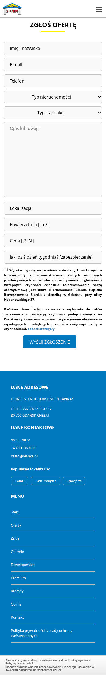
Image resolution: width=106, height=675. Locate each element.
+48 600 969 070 (23, 447)
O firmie (17, 551)
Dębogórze (74, 481)
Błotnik (19, 481)
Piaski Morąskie (45, 481)
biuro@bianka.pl (24, 456)
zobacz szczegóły (41, 329)
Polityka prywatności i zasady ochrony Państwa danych (42, 633)
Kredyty (17, 590)
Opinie (16, 604)
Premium (18, 577)
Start (15, 511)
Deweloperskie (23, 564)
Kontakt (17, 617)
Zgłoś (15, 538)
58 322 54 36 (20, 439)
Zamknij (53, 664)
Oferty (16, 525)
